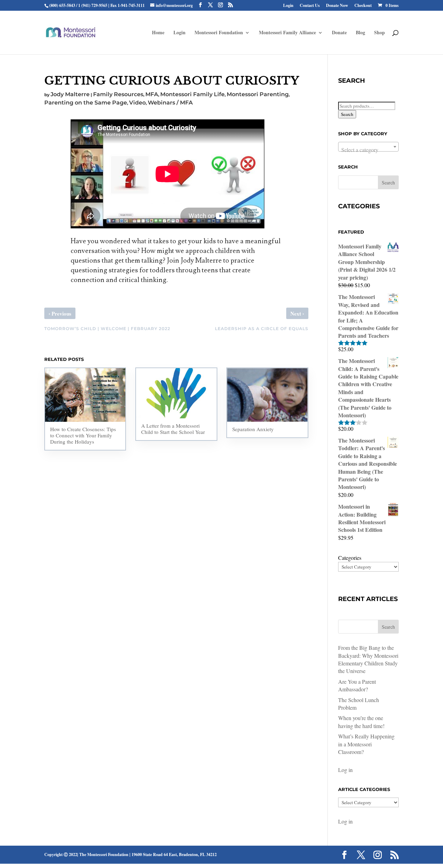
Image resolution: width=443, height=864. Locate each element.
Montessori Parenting (258, 94)
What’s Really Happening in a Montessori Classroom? (366, 744)
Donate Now (337, 5)
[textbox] (368, 149)
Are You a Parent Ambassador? (357, 685)
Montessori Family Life (192, 94)
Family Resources (118, 94)
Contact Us (310, 5)
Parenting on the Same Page (85, 102)
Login (288, 5)
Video (137, 102)
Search (347, 114)
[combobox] (368, 147)
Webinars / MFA (170, 102)
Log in (345, 769)
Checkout (363, 5)
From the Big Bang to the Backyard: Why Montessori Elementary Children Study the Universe (368, 659)
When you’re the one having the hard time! (361, 721)
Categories (349, 557)
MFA (151, 94)
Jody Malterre (70, 94)
